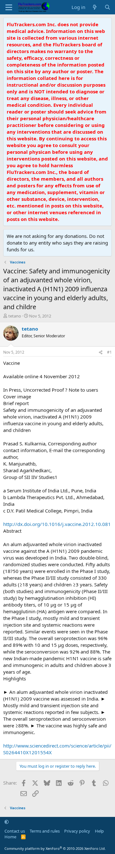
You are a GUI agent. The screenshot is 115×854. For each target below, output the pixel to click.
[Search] (107, 7)
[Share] (100, 352)
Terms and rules (45, 831)
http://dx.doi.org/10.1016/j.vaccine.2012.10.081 (57, 524)
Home (10, 837)
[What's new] (94, 7)
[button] (6, 821)
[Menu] (8, 7)
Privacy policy (77, 831)
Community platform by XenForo (55, 848)
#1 (109, 352)
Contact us (14, 831)
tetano (14, 316)
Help (99, 831)
